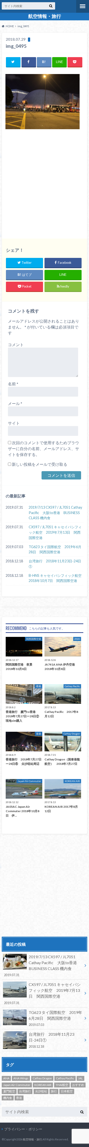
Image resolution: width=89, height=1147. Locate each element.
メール (15, 403)
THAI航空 (62, 1085)
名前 (13, 383)
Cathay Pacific (65, 1078)
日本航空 (67, 1091)
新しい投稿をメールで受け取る (39, 464)
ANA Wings (20, 1078)
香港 (19, 1098)
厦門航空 (9, 1091)
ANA (6, 1078)
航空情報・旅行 (44, 16)
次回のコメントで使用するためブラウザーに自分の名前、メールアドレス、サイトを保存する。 (43, 448)
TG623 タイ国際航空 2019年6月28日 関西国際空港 (55, 549)
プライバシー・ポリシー (23, 1129)
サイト (14, 423)
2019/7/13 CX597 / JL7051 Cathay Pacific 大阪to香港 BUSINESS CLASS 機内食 (55, 512)
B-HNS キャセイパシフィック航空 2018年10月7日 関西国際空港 (56, 578)
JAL (80, 1078)
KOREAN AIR (42, 1085)
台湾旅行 (25, 1091)
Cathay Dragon (42, 1078)
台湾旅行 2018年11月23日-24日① (55, 563)
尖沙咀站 (41, 1091)
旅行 (54, 1091)
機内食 (7, 1098)
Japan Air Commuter (16, 1085)
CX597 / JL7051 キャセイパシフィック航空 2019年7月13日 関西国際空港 (55, 532)
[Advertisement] (44, 185)
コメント (16, 344)
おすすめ (78, 1085)
